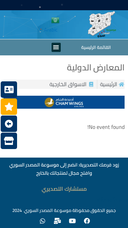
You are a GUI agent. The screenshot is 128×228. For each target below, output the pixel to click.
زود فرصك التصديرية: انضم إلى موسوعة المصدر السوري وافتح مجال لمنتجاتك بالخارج (64, 168)
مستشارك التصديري (64, 189)
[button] (56, 47)
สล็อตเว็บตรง (112, 200)
